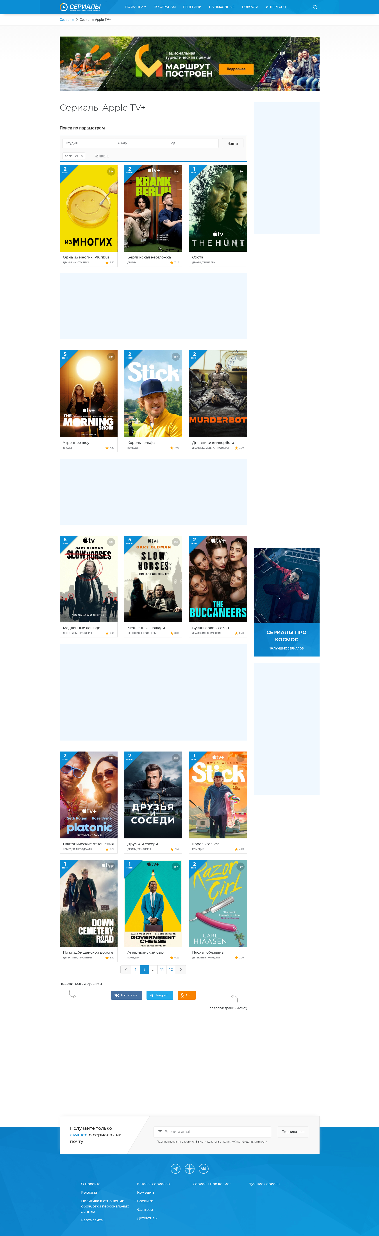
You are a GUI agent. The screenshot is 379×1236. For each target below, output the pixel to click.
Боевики (145, 1201)
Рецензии (192, 7)
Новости (250, 7)
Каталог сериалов (153, 1184)
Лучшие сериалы (264, 1184)
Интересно (276, 7)
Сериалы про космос (212, 1184)
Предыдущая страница (125, 969)
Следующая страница (180, 969)
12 (171, 969)
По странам (165, 7)
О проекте (90, 1184)
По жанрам (135, 7)
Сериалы (67, 20)
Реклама (89, 1192)
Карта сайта (92, 1220)
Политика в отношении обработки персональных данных (105, 1206)
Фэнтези (145, 1209)
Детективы (147, 1218)
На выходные (221, 7)
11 (162, 969)
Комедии (145, 1192)
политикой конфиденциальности (244, 1141)
